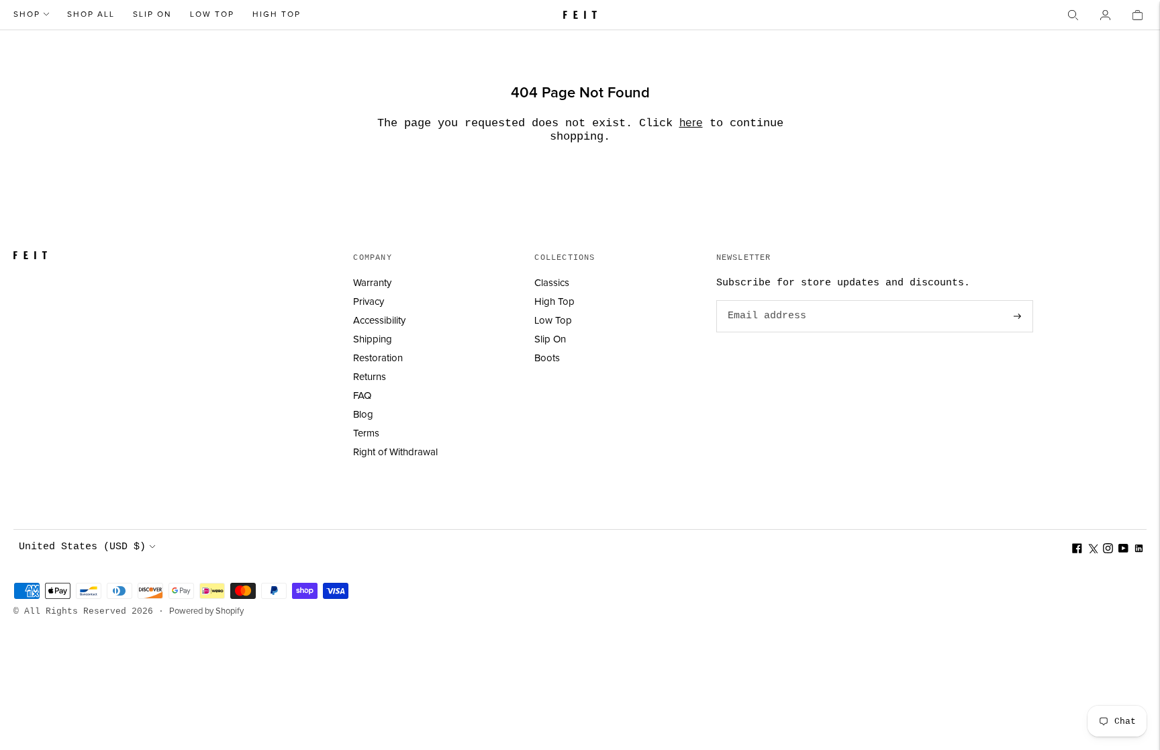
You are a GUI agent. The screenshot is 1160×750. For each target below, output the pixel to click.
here (691, 123)
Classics (551, 283)
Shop (26, 15)
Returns (369, 377)
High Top (276, 15)
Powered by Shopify (206, 611)
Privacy (368, 302)
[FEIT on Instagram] (1108, 550)
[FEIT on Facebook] (1077, 550)
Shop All (91, 15)
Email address (765, 301)
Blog (363, 415)
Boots (547, 358)
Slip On (152, 15)
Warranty (372, 283)
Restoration (378, 358)
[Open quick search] (1072, 15)
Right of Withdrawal (395, 452)
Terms (366, 433)
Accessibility (379, 321)
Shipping (372, 339)
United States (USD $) (82, 547)
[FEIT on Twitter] (1093, 550)
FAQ (362, 396)
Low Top (212, 15)
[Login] (1105, 15)
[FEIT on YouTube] (1123, 550)
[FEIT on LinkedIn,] (1139, 550)
